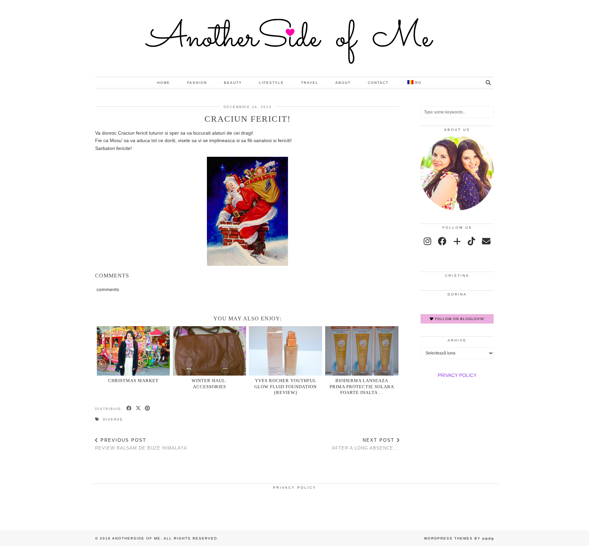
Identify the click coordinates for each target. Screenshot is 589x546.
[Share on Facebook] (129, 409)
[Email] (486, 241)
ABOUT (343, 83)
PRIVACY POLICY (457, 375)
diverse (113, 419)
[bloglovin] (457, 241)
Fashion (197, 83)
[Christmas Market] (133, 351)
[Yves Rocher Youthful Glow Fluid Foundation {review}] (285, 351)
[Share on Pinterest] (147, 409)
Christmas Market (133, 380)
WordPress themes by (459, 538)
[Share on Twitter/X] (138, 409)
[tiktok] (471, 241)
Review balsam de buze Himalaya (141, 444)
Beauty (233, 83)
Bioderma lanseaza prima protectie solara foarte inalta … (362, 386)
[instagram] (427, 241)
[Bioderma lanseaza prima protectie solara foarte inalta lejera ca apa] (361, 351)
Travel (309, 83)
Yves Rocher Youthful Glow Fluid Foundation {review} (285, 386)
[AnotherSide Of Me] (294, 38)
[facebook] (442, 241)
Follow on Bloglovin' (459, 319)
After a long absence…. (366, 444)
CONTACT (378, 83)
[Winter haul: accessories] (209, 351)
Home (163, 83)
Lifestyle (271, 83)
